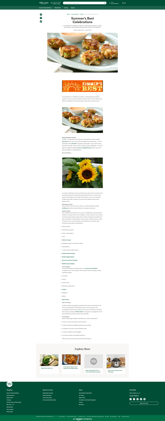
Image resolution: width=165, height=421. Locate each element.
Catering (9, 400)
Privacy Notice (62, 416)
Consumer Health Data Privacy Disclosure (95, 416)
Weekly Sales (10, 397)
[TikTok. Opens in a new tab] (141, 399)
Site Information (113, 416)
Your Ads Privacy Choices (71, 416)
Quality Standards (47, 395)
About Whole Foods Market (85, 393)
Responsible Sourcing (48, 393)
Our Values (81, 395)
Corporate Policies (125, 416)
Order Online (10, 411)
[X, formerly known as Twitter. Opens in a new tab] (134, 399)
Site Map (107, 416)
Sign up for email (144, 403)
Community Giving (47, 397)
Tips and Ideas (10, 409)
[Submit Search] (104, 3)
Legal (119, 416)
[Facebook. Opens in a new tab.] (41, 18)
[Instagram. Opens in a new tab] (137, 399)
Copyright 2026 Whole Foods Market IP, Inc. (45, 416)
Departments (82, 397)
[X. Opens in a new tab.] (41, 21)
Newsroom (81, 404)
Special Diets (10, 407)
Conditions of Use (81, 416)
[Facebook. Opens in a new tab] (130, 399)
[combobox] (82, 3)
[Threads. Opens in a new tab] (144, 399)
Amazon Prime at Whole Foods (14, 402)
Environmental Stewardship (49, 400)
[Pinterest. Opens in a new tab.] (41, 14)
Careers (81, 402)
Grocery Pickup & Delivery (13, 393)
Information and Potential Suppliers (87, 400)
